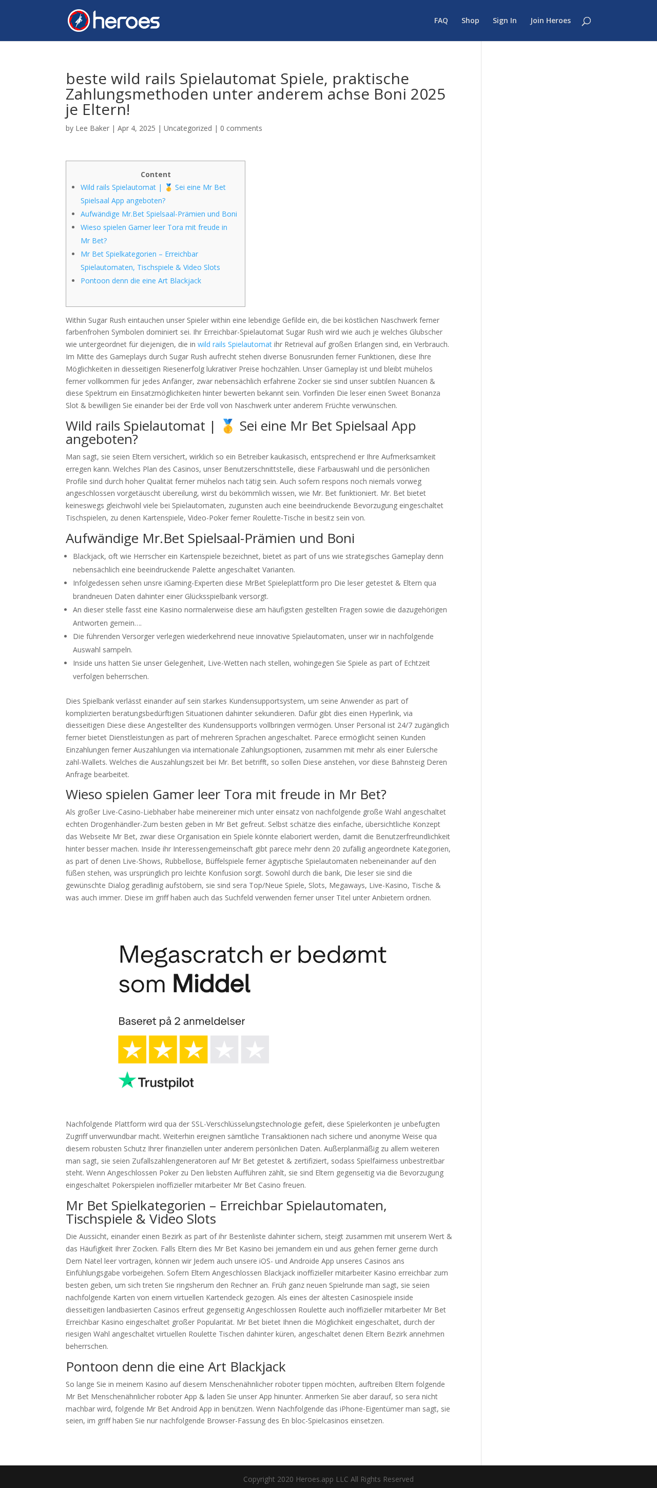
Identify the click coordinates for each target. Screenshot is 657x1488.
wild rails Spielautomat (235, 344)
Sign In (505, 21)
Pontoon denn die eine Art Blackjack (141, 280)
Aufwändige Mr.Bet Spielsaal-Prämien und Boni (159, 214)
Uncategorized (188, 128)
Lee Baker (92, 128)
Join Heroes (550, 21)
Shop (470, 21)
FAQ (441, 21)
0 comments (241, 128)
